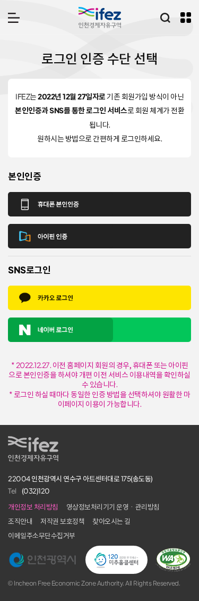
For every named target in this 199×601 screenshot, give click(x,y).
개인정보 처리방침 (33, 507)
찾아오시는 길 (111, 521)
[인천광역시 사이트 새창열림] (42, 560)
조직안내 (20, 521)
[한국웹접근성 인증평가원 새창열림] (173, 560)
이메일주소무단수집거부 (41, 535)
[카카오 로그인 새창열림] (99, 298)
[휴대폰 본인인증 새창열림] (99, 204)
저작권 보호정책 (62, 521)
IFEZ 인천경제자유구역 (100, 17)
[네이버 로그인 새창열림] (99, 330)
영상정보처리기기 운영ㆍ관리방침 (113, 507)
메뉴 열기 (14, 18)
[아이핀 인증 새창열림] (99, 236)
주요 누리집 (186, 18)
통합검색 (165, 18)
